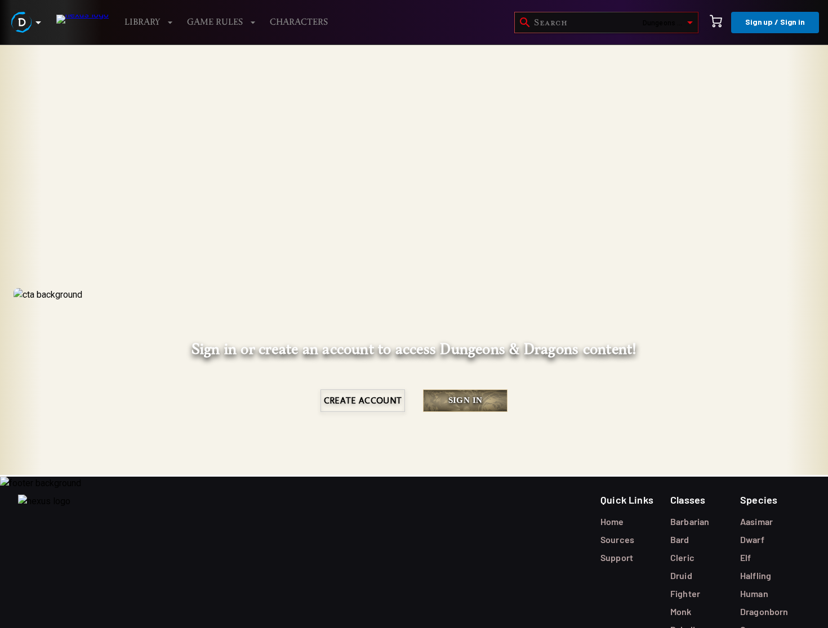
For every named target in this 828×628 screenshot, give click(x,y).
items (112, 73)
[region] (414, 336)
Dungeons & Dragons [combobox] (670, 23)
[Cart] (716, 22)
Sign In (465, 400)
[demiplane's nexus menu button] (28, 22)
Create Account (363, 401)
